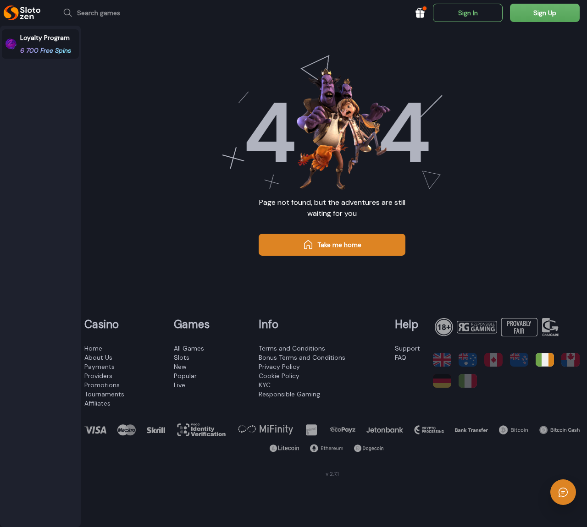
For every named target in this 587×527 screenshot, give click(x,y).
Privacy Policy (279, 366)
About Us (98, 357)
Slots (181, 357)
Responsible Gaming (289, 394)
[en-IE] (545, 360)
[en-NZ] (519, 360)
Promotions (102, 385)
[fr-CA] (570, 360)
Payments (99, 366)
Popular (185, 376)
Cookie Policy (279, 376)
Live (179, 385)
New (180, 366)
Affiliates (97, 403)
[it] (468, 381)
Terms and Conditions (292, 348)
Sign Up (544, 13)
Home (93, 348)
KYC (265, 385)
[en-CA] (493, 360)
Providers (98, 376)
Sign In (468, 13)
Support (407, 348)
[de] (442, 381)
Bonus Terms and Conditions (302, 357)
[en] (442, 360)
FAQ (400, 357)
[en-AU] (468, 360)
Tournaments (104, 394)
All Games (189, 348)
